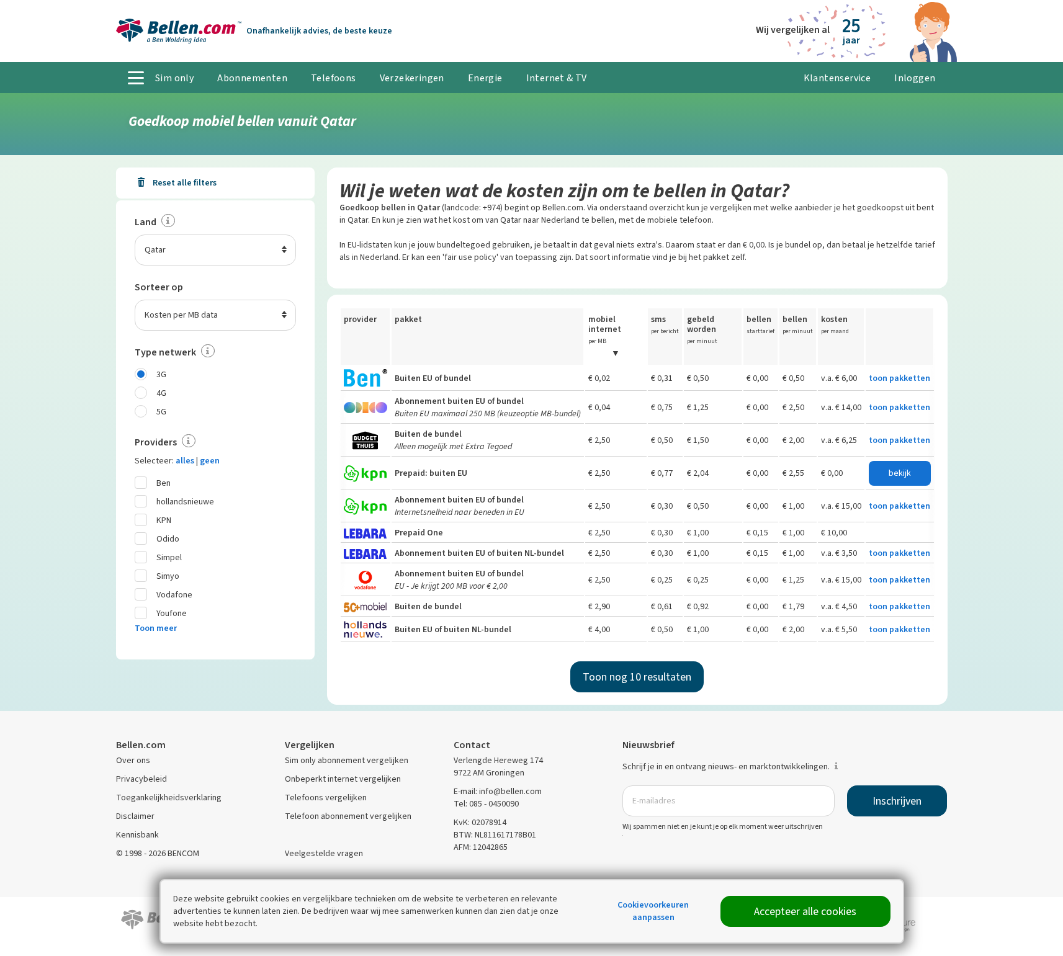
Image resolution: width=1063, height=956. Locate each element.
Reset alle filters (184, 183)
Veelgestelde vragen (324, 853)
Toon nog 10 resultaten (637, 676)
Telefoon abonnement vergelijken (348, 816)
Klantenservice (837, 77)
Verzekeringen (412, 77)
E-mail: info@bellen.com (498, 791)
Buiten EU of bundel (433, 378)
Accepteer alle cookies (805, 911)
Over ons (133, 760)
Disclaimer (135, 816)
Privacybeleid (141, 779)
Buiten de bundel (428, 434)
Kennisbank (137, 835)
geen (210, 461)
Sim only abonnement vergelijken (346, 760)
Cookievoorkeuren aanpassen (653, 911)
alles (185, 461)
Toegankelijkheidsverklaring (169, 797)
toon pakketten (899, 378)
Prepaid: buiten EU (431, 473)
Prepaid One (419, 532)
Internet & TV (556, 77)
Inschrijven (897, 800)
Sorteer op (159, 286)
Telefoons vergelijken (326, 797)
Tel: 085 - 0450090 (486, 804)
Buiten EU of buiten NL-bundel (453, 629)
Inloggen (914, 77)
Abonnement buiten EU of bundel (459, 401)
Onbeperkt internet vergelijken (343, 779)
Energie (485, 77)
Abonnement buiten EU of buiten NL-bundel (479, 553)
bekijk (900, 473)
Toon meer (156, 628)
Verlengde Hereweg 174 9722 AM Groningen (498, 766)
